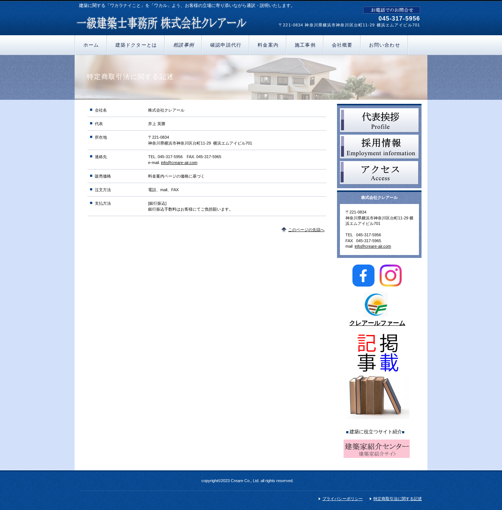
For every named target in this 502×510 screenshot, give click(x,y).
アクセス (379, 173)
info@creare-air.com (179, 162)
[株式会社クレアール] (161, 21)
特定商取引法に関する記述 (397, 498)
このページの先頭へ (306, 229)
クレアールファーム (377, 323)
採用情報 (379, 147)
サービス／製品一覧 (379, 120)
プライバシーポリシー (342, 498)
